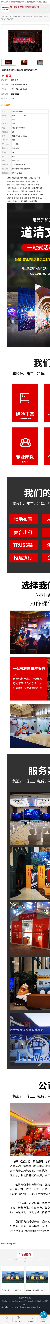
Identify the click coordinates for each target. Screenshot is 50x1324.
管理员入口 (29, 1307)
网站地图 (36, 1307)
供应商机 (17, 16)
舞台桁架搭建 (27, 16)
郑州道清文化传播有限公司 (36, 1301)
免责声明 (21, 1307)
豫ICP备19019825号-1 (21, 1301)
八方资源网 (14, 1307)
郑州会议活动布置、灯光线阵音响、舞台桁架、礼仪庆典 (22, 1290)
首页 (11, 16)
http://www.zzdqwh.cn (8, 1244)
